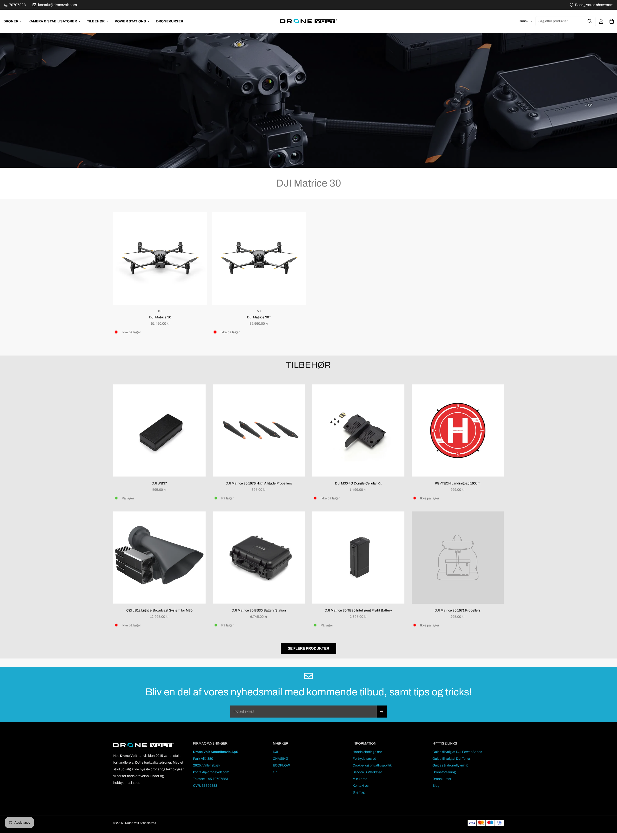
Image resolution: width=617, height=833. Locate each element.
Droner (10, 21)
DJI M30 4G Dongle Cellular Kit (358, 483)
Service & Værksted (367, 772)
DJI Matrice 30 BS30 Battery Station (259, 610)
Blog (435, 785)
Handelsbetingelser (367, 752)
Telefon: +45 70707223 (210, 779)
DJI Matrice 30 (160, 317)
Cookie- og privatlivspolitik (372, 765)
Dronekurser (169, 21)
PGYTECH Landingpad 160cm (457, 483)
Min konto (360, 779)
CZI (275, 772)
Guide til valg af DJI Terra (451, 758)
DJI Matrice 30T (259, 317)
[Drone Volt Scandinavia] (308, 21)
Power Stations (130, 21)
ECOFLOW (281, 765)
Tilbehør (96, 21)
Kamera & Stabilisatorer (52, 21)
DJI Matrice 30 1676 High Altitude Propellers (259, 483)
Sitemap (359, 792)
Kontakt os (361, 785)
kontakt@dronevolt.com (211, 772)
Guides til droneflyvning (450, 765)
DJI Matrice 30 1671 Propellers (458, 610)
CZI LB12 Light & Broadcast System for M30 (159, 610)
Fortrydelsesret (364, 758)
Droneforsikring (444, 772)
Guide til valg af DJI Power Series (457, 752)
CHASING (280, 758)
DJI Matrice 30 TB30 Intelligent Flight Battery (358, 610)
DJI (275, 752)
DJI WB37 (159, 483)
